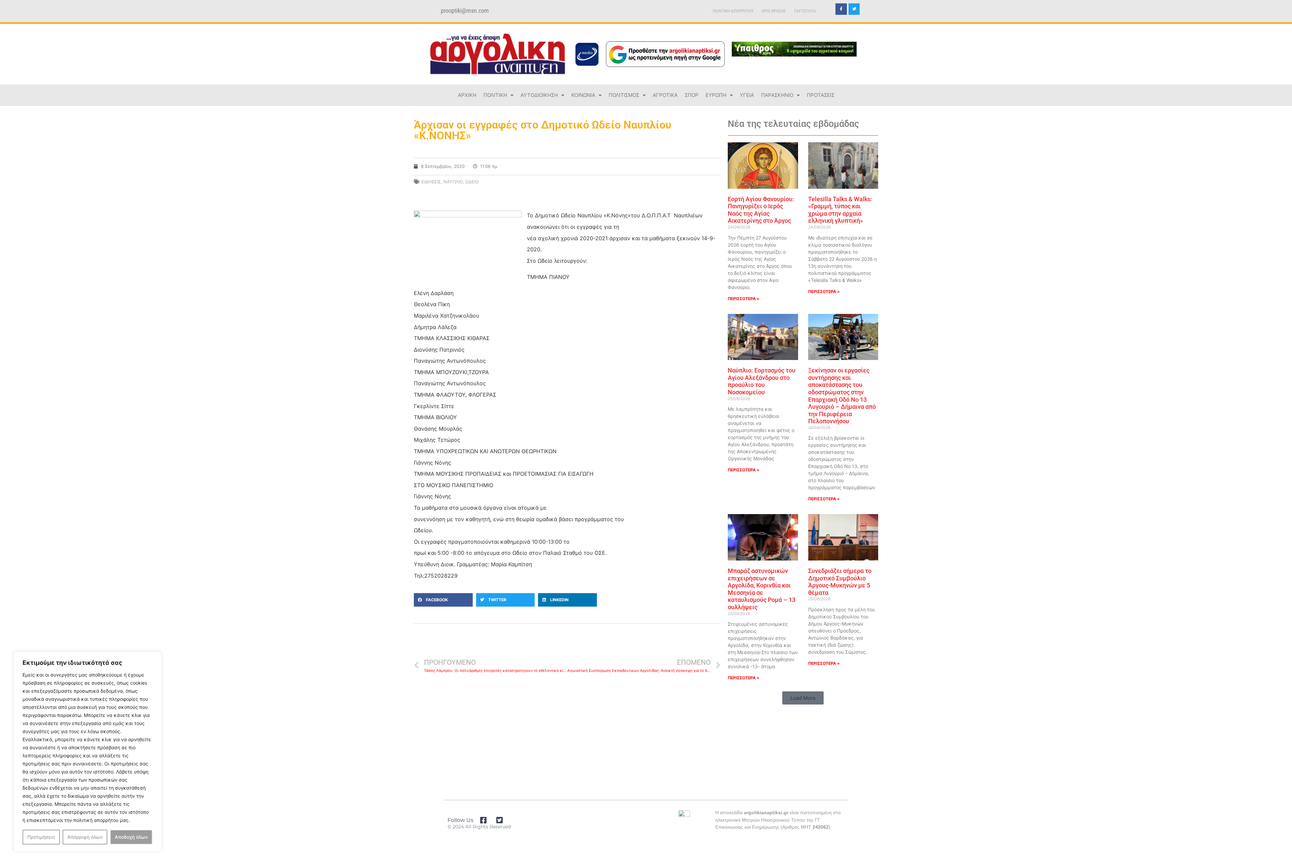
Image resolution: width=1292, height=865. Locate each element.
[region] (87, 752)
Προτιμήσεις (41, 837)
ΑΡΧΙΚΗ (467, 95)
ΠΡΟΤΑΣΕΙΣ (820, 95)
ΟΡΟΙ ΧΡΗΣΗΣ (773, 10)
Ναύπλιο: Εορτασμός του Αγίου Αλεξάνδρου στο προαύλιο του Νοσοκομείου (761, 381)
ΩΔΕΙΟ (472, 181)
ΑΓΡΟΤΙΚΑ (665, 95)
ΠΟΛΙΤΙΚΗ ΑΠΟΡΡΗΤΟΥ (733, 10)
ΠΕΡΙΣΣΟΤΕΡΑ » (743, 298)
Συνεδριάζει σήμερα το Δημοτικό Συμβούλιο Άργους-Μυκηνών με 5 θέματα (839, 581)
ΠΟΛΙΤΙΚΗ (495, 95)
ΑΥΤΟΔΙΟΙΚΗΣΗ (539, 95)
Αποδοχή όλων (131, 837)
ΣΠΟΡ (691, 95)
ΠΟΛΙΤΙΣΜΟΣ (624, 95)
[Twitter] (854, 9)
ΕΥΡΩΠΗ (716, 95)
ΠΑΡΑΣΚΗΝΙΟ (777, 95)
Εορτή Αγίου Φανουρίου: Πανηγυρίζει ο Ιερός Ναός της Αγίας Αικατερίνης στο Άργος (761, 209)
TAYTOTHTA (805, 10)
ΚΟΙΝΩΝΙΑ (583, 95)
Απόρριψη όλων (85, 837)
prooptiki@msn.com (465, 10)
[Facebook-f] (841, 9)
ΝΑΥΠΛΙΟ (453, 181)
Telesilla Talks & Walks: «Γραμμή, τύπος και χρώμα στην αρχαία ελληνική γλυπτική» (840, 209)
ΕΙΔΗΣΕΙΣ (431, 181)
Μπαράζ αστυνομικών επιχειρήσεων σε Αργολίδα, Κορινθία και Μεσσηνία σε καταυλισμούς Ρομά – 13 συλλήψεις (761, 589)
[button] (443, 600)
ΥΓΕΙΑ (747, 95)
